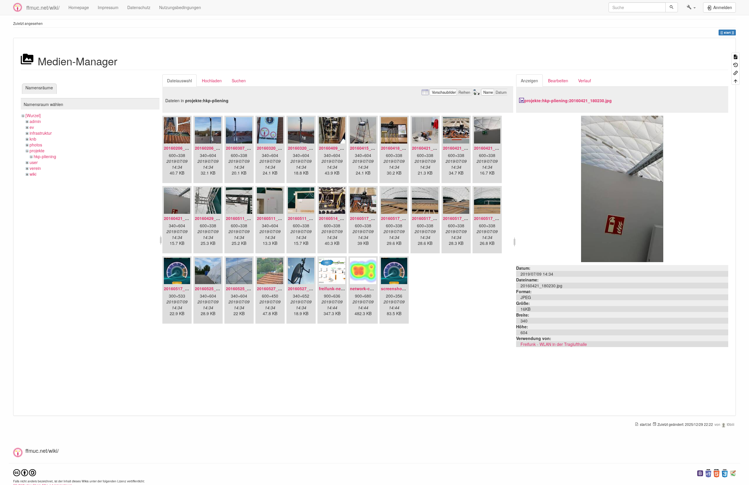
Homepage (78, 7)
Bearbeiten (558, 80)
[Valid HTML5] (716, 472)
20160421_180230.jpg (185, 218)
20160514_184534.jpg (340, 218)
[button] (691, 7)
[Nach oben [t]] (735, 80)
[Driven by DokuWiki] (733, 472)
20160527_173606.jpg (309, 288)
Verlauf (584, 80)
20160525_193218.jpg (216, 288)
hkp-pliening (45, 156)
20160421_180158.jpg (495, 148)
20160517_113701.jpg (464, 218)
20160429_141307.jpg (216, 218)
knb (33, 139)
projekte (37, 150)
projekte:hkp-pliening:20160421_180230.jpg (568, 100)
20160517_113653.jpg (402, 218)
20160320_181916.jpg (278, 148)
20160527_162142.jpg (278, 288)
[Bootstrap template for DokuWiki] (700, 472)
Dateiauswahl (179, 80)
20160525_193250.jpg (247, 288)
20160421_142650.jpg (433, 148)
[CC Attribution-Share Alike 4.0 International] (24, 471)
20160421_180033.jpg (464, 148)
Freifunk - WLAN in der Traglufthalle (553, 344)
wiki (33, 174)
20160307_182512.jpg (247, 148)
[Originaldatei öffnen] (622, 188)
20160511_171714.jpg (278, 218)
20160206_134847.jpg (185, 148)
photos (36, 145)
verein (35, 168)
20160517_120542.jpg (185, 288)
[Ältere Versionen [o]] (735, 64)
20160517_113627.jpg (371, 218)
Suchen (239, 80)
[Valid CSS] (725, 472)
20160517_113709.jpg (495, 218)
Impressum (108, 7)
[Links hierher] (735, 72)
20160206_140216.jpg (216, 148)
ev (32, 127)
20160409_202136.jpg (340, 148)
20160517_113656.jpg (433, 218)
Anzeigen (529, 80)
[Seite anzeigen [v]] (735, 56)
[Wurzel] (33, 115)
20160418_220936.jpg (402, 148)
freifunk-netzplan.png (340, 288)
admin (35, 121)
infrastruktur (41, 133)
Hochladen (212, 80)
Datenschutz (138, 7)
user (34, 162)
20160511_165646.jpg (247, 218)
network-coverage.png (372, 288)
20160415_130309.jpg (371, 148)
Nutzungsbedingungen (180, 7)
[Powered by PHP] (708, 472)
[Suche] (671, 7)
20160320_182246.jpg (309, 148)
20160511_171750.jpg (309, 218)
